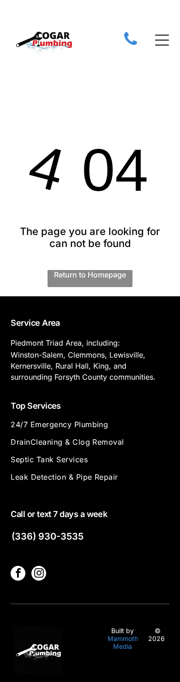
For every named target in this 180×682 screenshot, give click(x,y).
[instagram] (38, 574)
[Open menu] (162, 40)
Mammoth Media (123, 642)
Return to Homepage (90, 274)
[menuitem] (90, 428)
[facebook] (18, 574)
